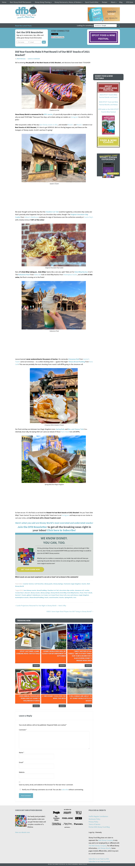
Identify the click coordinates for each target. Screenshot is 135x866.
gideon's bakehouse (33, 595)
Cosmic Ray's (19, 593)
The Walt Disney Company (97, 846)
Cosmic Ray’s (88, 217)
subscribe (65, 789)
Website (21, 772)
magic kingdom (75, 584)
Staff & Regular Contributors (98, 816)
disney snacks (35, 593)
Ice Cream (44, 595)
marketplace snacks (22, 597)
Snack (46, 597)
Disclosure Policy (94, 819)
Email (21, 762)
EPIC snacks (48, 114)
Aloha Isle (37, 274)
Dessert (27, 593)
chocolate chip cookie (66, 590)
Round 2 (79, 125)
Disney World (55, 593)
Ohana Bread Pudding (36, 597)
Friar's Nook (88, 593)
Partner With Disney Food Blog (99, 827)
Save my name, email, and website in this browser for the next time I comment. (46, 785)
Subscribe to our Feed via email (99, 861)
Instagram (74, 117)
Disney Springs (58, 584)
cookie (87, 590)
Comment (23, 730)
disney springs (45, 593)
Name (21, 752)
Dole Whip (63, 593)
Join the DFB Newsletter (32, 527)
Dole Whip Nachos (73, 593)
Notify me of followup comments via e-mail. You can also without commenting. (52, 789)
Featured (67, 584)
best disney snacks (30, 590)
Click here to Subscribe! (61, 530)
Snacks (83, 584)
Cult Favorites (39, 584)
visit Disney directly (104, 848)
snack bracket (53, 597)
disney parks (48, 584)
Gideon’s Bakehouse (31, 217)
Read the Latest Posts (23, 26)
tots (74, 597)
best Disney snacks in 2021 (49, 125)
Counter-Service (28, 584)
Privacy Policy (93, 822)
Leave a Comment (34, 59)
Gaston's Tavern (20, 595)
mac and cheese (72, 595)
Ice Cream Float (53, 595)
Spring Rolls (69, 597)
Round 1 (70, 125)
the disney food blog (22, 7)
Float (81, 593)
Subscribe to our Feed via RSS (99, 859)
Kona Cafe (63, 595)
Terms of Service (94, 824)
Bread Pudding (42, 590)
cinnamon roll (79, 590)
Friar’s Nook (65, 432)
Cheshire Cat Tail (52, 212)
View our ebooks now (22, 832)
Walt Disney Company (105, 840)
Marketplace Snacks (70, 274)
